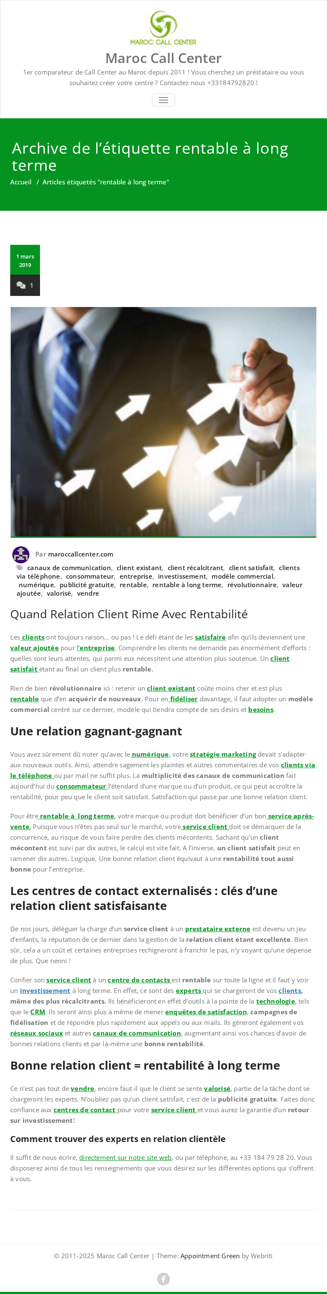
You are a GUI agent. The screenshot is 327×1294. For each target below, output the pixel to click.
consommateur (90, 576)
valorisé (59, 593)
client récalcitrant (196, 567)
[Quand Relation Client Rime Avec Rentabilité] (163, 422)
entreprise (136, 576)
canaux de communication (69, 567)
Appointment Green (209, 1255)
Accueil (21, 182)
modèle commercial (242, 576)
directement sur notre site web (125, 1157)
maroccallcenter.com (81, 554)
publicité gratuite (87, 584)
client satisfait (251, 567)
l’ (96, 647)
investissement (182, 576)
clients (289, 990)
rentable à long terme (186, 584)
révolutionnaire (252, 584)
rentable (133, 584)
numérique (36, 584)
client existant (139, 567)
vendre (88, 593)
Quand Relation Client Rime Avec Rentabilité (129, 614)
